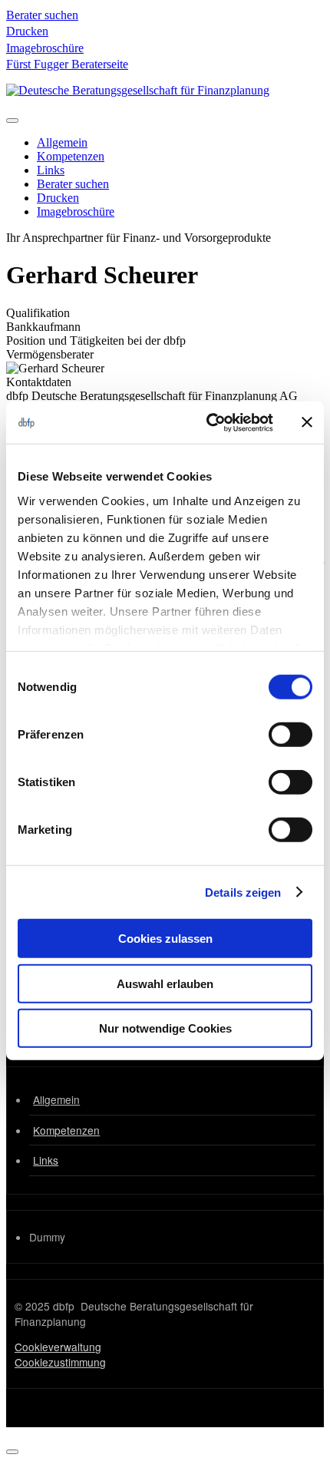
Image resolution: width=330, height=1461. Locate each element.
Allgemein (56, 1099)
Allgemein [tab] (62, 142)
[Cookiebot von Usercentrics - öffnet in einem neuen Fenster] (207, 422)
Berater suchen (42, 14)
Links (45, 1160)
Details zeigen (243, 891)
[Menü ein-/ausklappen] (12, 120)
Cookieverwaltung (58, 1346)
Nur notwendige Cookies (165, 1028)
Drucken (27, 31)
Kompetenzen (66, 1130)
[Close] (12, 1451)
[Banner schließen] (307, 422)
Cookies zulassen (165, 938)
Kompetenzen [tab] (70, 156)
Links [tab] (50, 170)
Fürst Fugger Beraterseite (67, 64)
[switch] (290, 734)
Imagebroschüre (45, 48)
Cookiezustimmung (60, 1362)
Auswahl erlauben (165, 983)
